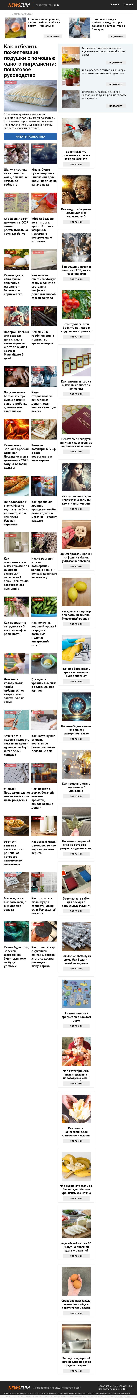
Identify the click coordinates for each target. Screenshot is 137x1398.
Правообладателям (123, 1396)
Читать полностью (30, 136)
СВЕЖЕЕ (114, 4)
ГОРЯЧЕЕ (128, 4)
